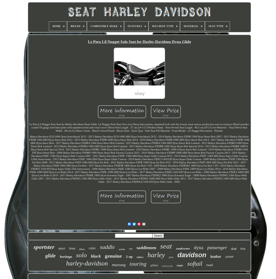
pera (171, 257)
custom (122, 249)
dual (233, 248)
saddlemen (146, 247)
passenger (217, 247)
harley (156, 255)
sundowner (183, 248)
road (209, 265)
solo (81, 255)
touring (138, 264)
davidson (191, 255)
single (180, 265)
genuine (113, 256)
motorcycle (167, 266)
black (96, 256)
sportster (44, 247)
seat (166, 246)
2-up (129, 257)
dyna (198, 247)
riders (140, 257)
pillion (154, 265)
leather (215, 256)
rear (131, 248)
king (242, 248)
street (61, 248)
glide (50, 256)
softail (194, 263)
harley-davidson (87, 263)
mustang (119, 264)
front (72, 248)
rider (92, 248)
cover (229, 256)
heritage (66, 257)
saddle (107, 247)
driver (82, 249)
